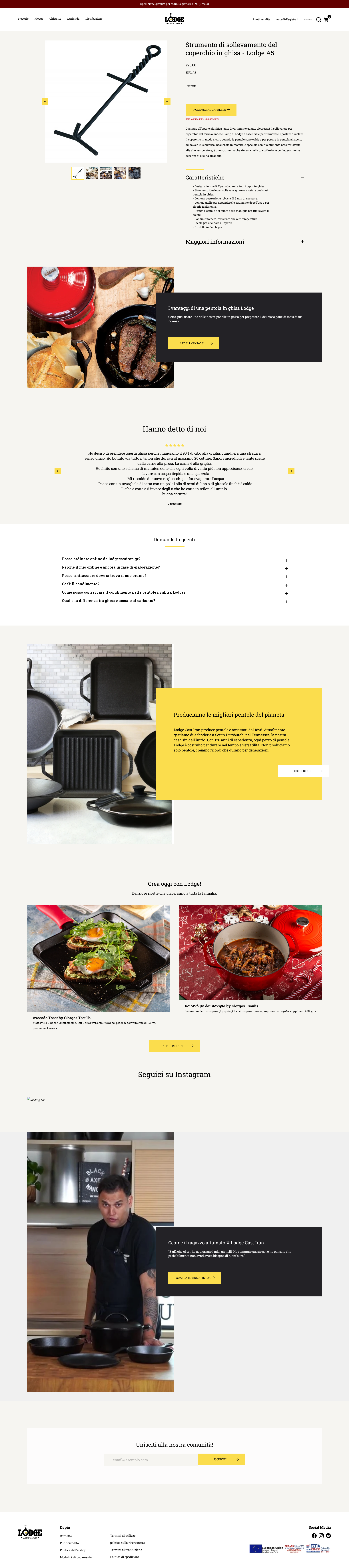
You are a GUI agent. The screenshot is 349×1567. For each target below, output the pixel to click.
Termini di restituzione (126, 1550)
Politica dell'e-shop (73, 1550)
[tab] (77, 173)
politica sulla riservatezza (127, 1542)
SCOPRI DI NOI (302, 771)
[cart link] (326, 19)
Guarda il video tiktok (193, 1278)
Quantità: (191, 86)
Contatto (66, 1536)
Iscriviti (220, 1459)
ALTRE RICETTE (173, 1046)
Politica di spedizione (124, 1557)
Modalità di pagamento (76, 1557)
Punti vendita (69, 1543)
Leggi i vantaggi (192, 343)
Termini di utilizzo (123, 1535)
